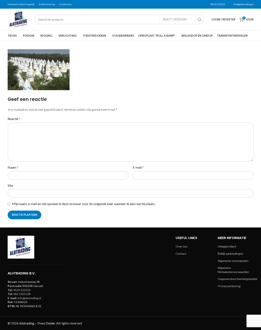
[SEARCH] (199, 19)
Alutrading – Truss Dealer (37, 323)
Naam (13, 167)
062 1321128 (22, 294)
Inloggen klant (227, 246)
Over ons (182, 246)
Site (10, 185)
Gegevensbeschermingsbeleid (237, 279)
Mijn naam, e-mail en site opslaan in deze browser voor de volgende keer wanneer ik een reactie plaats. (83, 204)
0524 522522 (217, 4)
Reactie (14, 119)
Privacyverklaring (229, 286)
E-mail (138, 167)
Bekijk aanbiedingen (230, 253)
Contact (181, 253)
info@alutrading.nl (243, 4)
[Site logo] (19, 19)
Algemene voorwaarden (233, 260)
